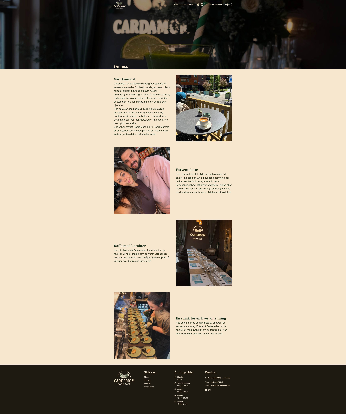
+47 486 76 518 (217, 382)
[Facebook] (198, 4)
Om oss (183, 4)
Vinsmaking (149, 387)
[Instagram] (202, 4)
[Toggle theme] (228, 4)
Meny (175, 4)
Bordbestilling (216, 4)
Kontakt (191, 4)
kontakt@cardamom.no (220, 385)
